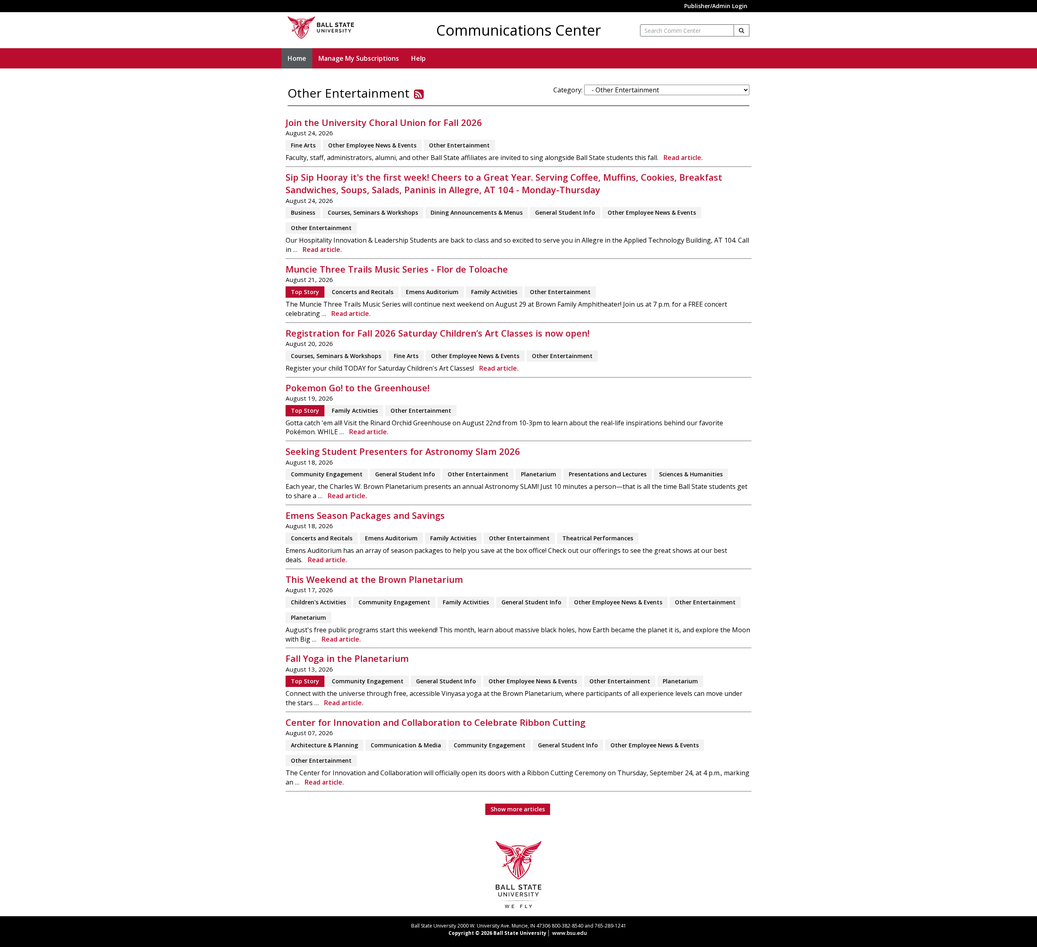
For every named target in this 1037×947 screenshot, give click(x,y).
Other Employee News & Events (372, 145)
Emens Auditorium (432, 292)
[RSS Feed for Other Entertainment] (419, 94)
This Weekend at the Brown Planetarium (374, 579)
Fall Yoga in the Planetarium (347, 658)
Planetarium (538, 474)
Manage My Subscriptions (358, 58)
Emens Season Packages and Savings (365, 515)
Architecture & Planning (324, 745)
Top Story (305, 292)
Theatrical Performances (597, 538)
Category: (568, 89)
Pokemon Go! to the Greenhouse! (357, 388)
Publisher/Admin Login (715, 6)
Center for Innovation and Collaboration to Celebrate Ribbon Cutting (435, 722)
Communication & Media (406, 745)
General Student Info (565, 212)
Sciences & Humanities (691, 474)
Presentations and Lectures (608, 474)
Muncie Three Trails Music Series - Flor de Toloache (397, 269)
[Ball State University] (518, 874)
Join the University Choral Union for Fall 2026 (384, 122)
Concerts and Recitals (362, 292)
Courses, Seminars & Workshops (373, 212)
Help (418, 58)
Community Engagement (327, 474)
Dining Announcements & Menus (477, 212)
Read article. (683, 157)
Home (297, 58)
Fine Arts (303, 145)
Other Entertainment (459, 145)
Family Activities (494, 292)
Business (303, 212)
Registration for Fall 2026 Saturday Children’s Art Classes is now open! (437, 333)
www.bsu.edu (569, 932)
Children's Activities (318, 602)
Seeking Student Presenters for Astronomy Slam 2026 (403, 451)
